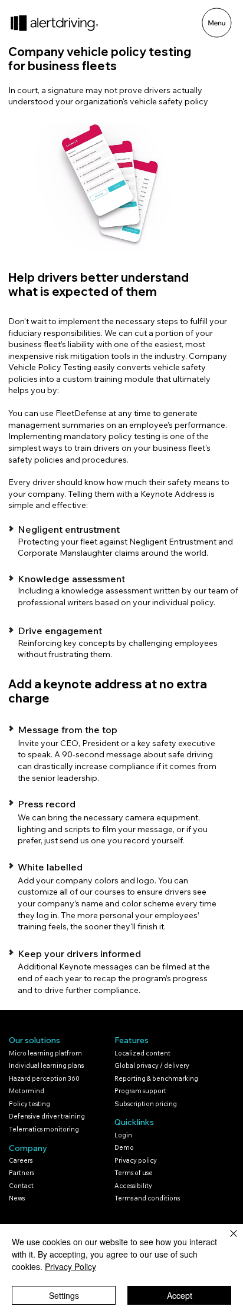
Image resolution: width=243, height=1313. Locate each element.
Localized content (142, 1053)
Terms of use (133, 1173)
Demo (124, 1147)
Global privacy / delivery (151, 1065)
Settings (64, 1295)
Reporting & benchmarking (156, 1078)
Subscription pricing (145, 1104)
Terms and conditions (147, 1198)
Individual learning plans (46, 1065)
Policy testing (29, 1104)
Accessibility (133, 1186)
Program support (140, 1091)
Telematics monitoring (44, 1129)
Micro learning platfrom (45, 1053)
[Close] (226, 1240)
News (17, 1198)
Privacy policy (135, 1160)
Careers (20, 1160)
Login (123, 1135)
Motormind (26, 1091)
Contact (21, 1186)
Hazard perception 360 (44, 1078)
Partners (21, 1173)
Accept (179, 1295)
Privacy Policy (70, 1266)
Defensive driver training (47, 1116)
